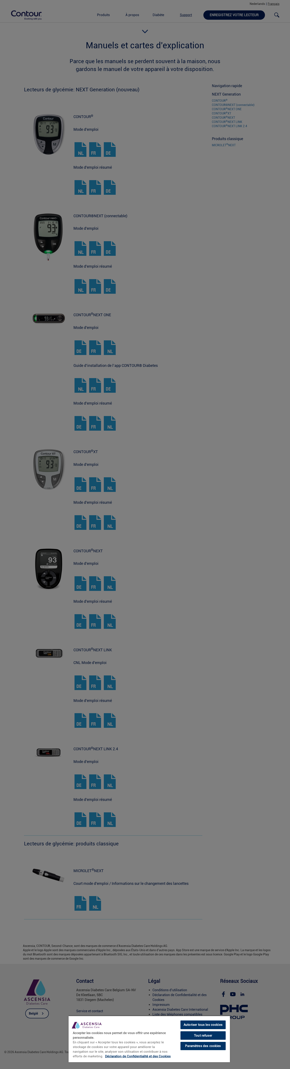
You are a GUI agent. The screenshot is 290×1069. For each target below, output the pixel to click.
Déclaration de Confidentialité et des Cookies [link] (138, 1056)
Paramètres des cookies (203, 1046)
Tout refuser (203, 1035)
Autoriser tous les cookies (203, 1025)
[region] (149, 1039)
